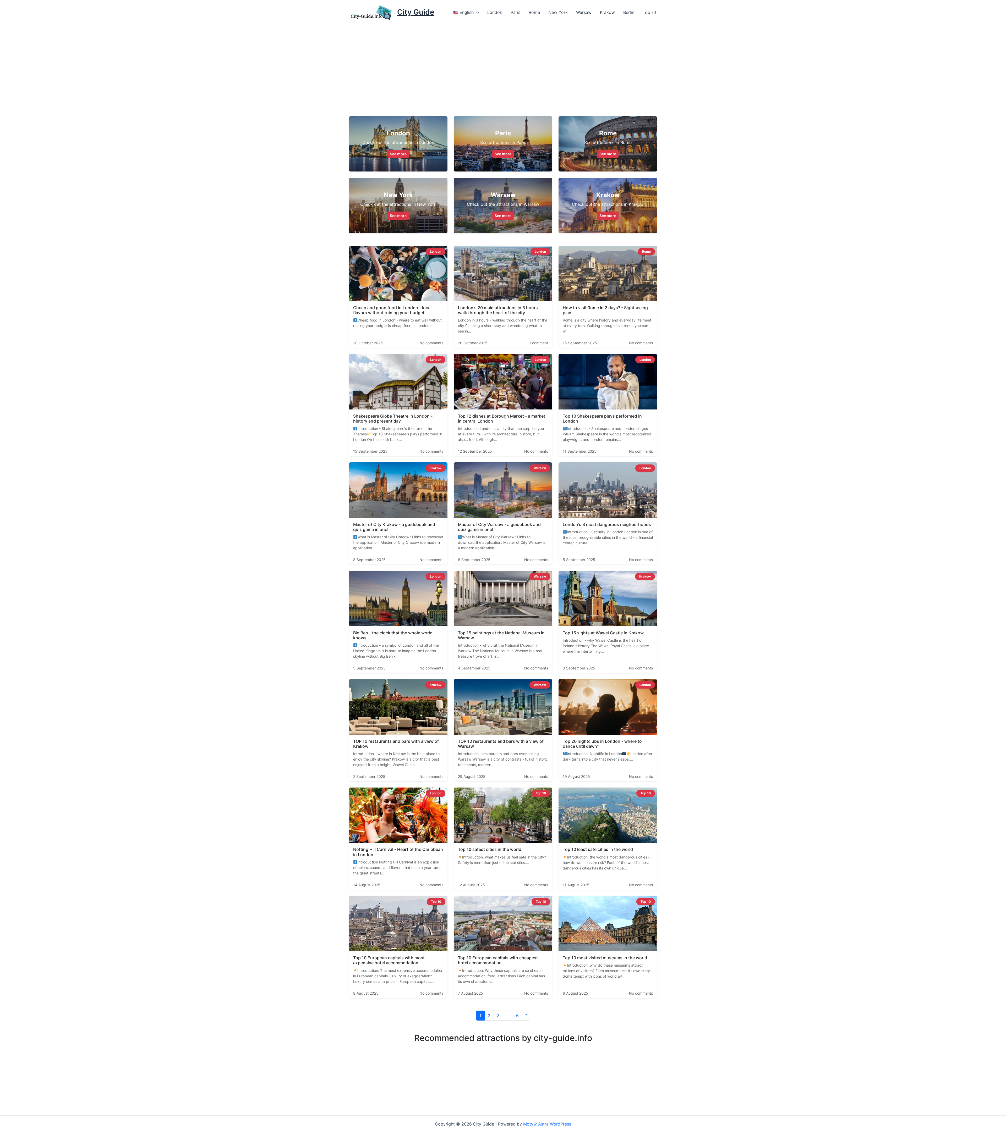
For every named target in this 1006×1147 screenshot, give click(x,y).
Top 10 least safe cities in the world (598, 849)
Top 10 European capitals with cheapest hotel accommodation (498, 960)
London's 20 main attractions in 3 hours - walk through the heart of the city (499, 310)
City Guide (415, 12)
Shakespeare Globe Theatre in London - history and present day (393, 418)
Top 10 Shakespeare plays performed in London (602, 418)
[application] (476, 12)
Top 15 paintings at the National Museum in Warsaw (501, 635)
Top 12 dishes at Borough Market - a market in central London (501, 418)
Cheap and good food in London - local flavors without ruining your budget (392, 310)
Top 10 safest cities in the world (489, 849)
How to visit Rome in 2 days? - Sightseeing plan (605, 310)
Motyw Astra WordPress (547, 1124)
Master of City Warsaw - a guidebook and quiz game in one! (499, 527)
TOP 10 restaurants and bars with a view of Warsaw (501, 744)
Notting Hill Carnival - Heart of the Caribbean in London (398, 852)
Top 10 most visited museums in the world (605, 957)
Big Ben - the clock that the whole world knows (393, 635)
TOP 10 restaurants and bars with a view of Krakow (396, 744)
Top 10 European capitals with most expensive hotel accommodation (389, 960)
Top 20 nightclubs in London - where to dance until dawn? (602, 744)
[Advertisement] (503, 64)
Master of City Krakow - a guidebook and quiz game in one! (394, 527)
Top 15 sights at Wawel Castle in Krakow (603, 632)
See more (398, 154)
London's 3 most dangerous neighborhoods (607, 524)
